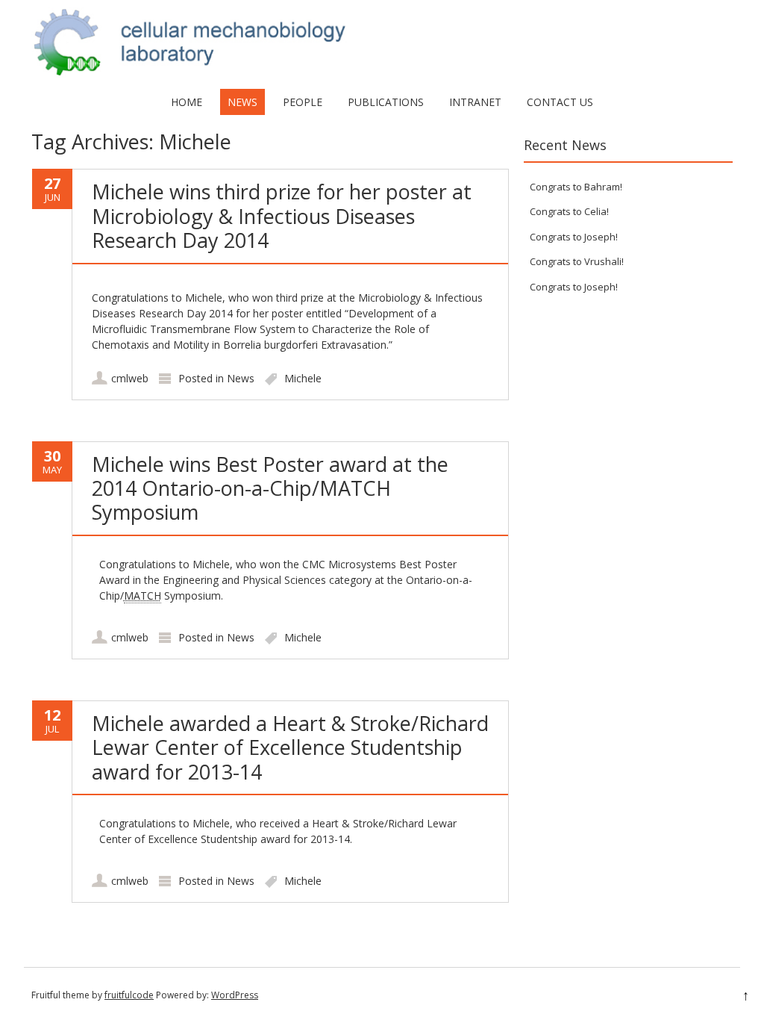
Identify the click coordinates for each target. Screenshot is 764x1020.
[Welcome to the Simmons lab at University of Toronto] (382, 73)
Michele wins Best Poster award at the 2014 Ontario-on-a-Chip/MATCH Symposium (270, 488)
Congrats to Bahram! (576, 186)
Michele (303, 378)
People (302, 102)
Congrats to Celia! (569, 211)
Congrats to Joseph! (574, 236)
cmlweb (129, 378)
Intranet (475, 102)
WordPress (234, 995)
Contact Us (560, 102)
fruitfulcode (129, 995)
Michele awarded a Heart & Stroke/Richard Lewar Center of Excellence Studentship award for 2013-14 (290, 747)
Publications (386, 102)
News (242, 102)
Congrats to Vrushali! (577, 261)
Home (186, 102)
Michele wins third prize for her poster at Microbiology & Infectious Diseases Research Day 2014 (282, 216)
